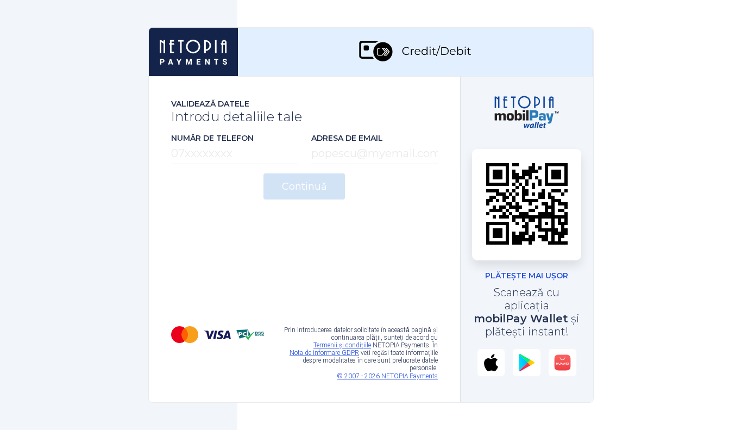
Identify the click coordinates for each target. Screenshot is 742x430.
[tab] (415, 52)
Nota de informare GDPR (324, 353)
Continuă (304, 186)
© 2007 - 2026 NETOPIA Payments (387, 376)
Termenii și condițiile (342, 345)
